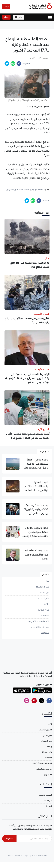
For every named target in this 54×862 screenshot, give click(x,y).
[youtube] (34, 700)
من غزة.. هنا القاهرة (40, 627)
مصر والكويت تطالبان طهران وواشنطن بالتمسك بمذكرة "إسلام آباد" (35, 532)
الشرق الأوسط (42, 587)
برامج (20, 17)
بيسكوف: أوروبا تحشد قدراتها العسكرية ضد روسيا (36, 554)
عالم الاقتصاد (43, 598)
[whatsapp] (12, 63)
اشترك (9, 838)
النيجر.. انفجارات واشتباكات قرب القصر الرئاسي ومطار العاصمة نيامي (35, 486)
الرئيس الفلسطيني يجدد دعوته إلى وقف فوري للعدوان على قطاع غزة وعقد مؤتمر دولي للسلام (27, 378)
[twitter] (6, 63)
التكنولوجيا (45, 633)
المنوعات (45, 615)
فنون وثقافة (43, 610)
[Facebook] (49, 700)
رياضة (46, 604)
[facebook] (18, 63)
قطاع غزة (38, 189)
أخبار (47, 581)
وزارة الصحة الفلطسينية (23, 189)
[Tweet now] (41, 700)
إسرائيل (9, 189)
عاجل (6, 17)
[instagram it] (26, 700)
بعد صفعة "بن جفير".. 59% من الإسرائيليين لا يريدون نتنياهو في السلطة (36, 509)
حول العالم (44, 592)
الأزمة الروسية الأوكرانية (38, 621)
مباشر (6, 7)
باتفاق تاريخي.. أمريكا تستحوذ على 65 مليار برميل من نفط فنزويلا (36, 463)
